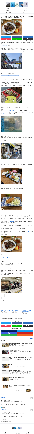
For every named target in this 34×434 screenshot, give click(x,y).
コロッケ (21, 318)
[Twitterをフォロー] (25, 331)
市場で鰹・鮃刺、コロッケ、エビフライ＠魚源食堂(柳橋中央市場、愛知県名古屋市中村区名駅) (5, 310)
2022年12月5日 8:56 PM (5, 410)
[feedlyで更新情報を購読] (9, 335)
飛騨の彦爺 (12, 221)
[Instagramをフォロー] (9, 333)
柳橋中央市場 (9, 318)
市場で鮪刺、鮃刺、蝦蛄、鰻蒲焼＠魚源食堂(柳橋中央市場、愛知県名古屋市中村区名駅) (16, 310)
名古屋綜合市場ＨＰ (4, 45)
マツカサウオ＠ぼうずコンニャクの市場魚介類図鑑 (10, 75)
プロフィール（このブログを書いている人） (6, 430)
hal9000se (4, 409)
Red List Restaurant (4, 318)
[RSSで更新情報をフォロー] (25, 335)
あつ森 (3, 113)
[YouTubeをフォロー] (25, 333)
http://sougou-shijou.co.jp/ (5, 257)
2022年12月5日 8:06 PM (4, 398)
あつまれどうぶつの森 (11, 110)
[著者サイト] (9, 331)
